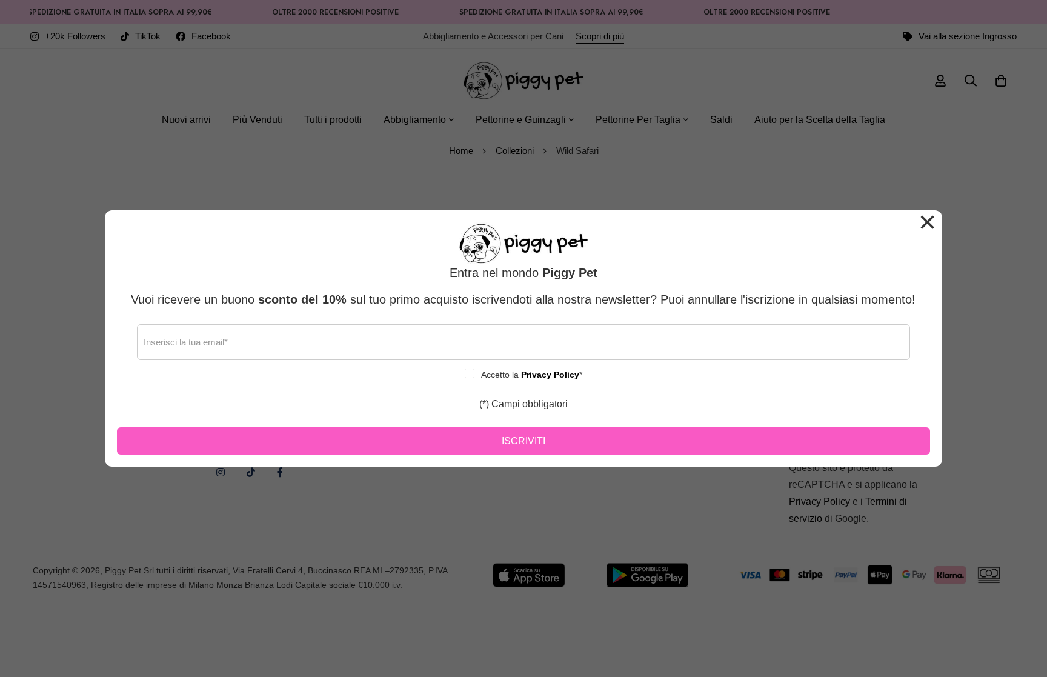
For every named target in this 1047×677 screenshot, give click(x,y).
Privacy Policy (550, 374)
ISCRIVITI (523, 441)
